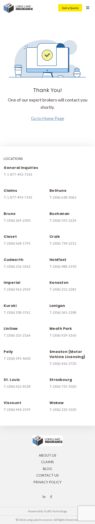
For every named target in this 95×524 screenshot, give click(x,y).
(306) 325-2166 (18, 335)
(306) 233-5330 (64, 410)
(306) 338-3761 (18, 312)
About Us (47, 455)
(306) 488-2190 (64, 266)
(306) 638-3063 (64, 197)
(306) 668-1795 (18, 243)
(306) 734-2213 (64, 243)
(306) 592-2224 (64, 220)
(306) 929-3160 (64, 335)
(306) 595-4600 (18, 358)
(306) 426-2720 (64, 364)
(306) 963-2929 (18, 289)
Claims (47, 462)
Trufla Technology (55, 511)
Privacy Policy (47, 482)
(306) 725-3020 (64, 386)
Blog (47, 469)
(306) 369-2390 (18, 220)
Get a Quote (70, 8)
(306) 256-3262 (18, 266)
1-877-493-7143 (19, 174)
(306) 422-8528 (18, 386)
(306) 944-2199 (18, 410)
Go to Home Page (47, 118)
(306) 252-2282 (64, 289)
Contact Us (47, 475)
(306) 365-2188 (64, 312)
